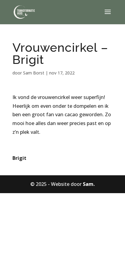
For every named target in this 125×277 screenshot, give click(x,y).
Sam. (89, 184)
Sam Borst (33, 73)
